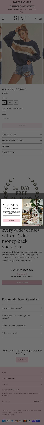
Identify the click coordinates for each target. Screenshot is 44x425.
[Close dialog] (42, 200)
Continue (11, 220)
